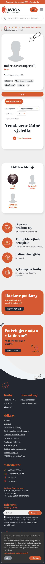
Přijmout (35, 558)
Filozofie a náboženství (31, 27)
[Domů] (5, 27)
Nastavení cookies (11, 438)
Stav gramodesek (27, 400)
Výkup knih (8, 407)
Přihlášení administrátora (14, 456)
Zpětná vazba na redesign (15, 449)
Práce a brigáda (10, 445)
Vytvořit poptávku (24, 138)
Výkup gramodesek (28, 403)
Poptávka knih (10, 400)
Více (8, 558)
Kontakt (7, 420)
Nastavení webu (12, 442)
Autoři (14, 27)
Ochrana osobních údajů (14, 434)
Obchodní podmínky (12, 427)
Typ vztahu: (9, 113)
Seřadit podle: (10, 108)
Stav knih (8, 403)
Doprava (7, 424)
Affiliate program (11, 452)
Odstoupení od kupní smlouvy (16, 431)
